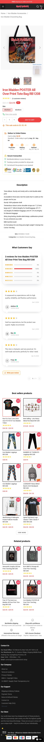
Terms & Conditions (7, 672)
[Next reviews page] (39, 378)
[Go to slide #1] (16, 81)
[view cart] (41, 6)
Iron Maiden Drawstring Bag (11, 17)
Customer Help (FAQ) (8, 703)
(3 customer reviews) (19, 98)
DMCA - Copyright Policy (9, 678)
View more (22, 532)
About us (4, 669)
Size (4, 106)
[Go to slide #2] (27, 81)
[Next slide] (40, 47)
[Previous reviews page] (29, 378)
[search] (37, 6)
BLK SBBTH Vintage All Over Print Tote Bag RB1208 (30, 569)
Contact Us (5, 700)
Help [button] (40, 739)
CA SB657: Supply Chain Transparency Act (15, 681)
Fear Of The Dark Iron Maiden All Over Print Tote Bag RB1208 (11, 602)
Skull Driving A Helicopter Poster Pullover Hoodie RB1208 (11, 520)
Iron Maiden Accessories (17, 13)
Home (3, 13)
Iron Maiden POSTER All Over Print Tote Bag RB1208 (31, 602)
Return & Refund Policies (9, 697)
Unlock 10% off (4, 732)
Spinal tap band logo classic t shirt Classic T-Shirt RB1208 (31, 520)
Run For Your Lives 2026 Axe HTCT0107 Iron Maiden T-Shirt (12, 421)
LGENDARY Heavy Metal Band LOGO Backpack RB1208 (31, 486)
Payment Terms (6, 694)
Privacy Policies (6, 675)
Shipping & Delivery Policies (10, 691)
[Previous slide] (4, 47)
